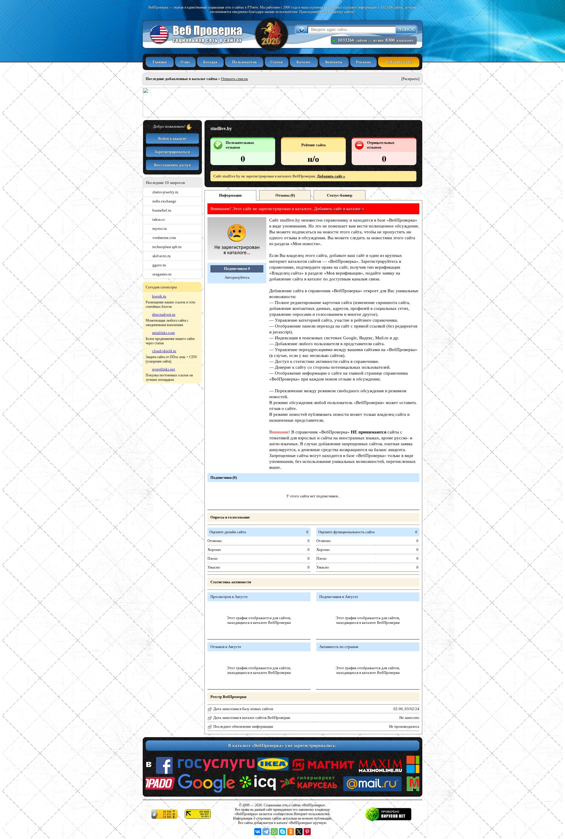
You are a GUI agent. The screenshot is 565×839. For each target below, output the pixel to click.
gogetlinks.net (163, 369)
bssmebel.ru (161, 210)
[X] (299, 831)
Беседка (210, 62)
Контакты (334, 62)
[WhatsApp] (274, 831)
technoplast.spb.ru (167, 247)
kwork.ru (159, 296)
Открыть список (234, 79)
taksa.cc (158, 219)
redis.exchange (164, 201)
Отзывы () (285, 195)
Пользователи (244, 62)
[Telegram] (266, 831)
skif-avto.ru (161, 256)
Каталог (304, 62)
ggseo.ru (159, 265)
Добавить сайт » (331, 176)
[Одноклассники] (290, 831)
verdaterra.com (164, 237)
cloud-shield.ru (164, 351)
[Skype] (282, 831)
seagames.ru (162, 274)
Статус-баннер (339, 195)
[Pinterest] (307, 831)
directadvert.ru (163, 314)
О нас (185, 62)
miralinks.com (163, 332)
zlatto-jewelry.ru (165, 192)
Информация (230, 195)
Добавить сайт (398, 62)
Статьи (276, 62)
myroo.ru (159, 228)
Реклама (363, 62)
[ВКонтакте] (257, 831)
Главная (160, 62)
